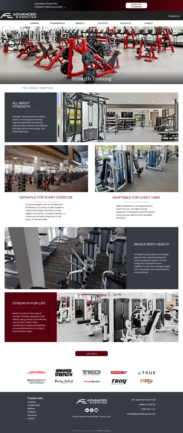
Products (32, 412)
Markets (31, 408)
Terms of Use (105, 417)
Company (33, 88)
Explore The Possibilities (136, 5)
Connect (31, 418)
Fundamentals (34, 405)
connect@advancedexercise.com (141, 414)
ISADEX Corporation (104, 431)
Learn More (91, 353)
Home (25, 88)
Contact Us (174, 16)
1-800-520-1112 (148, 409)
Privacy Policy (92, 417)
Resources (32, 415)
